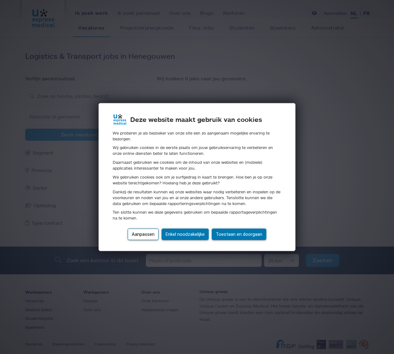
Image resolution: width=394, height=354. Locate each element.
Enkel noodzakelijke (185, 234)
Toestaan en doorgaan (239, 234)
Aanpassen (143, 234)
